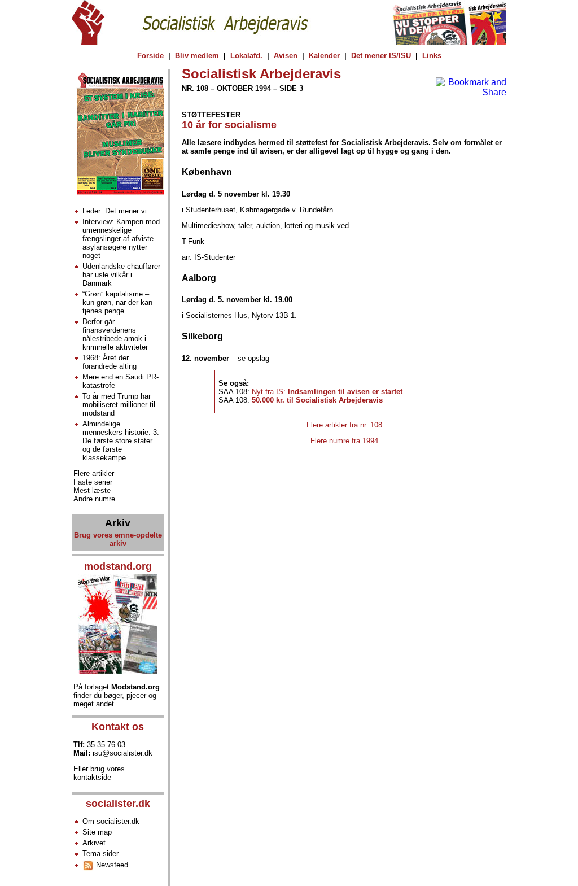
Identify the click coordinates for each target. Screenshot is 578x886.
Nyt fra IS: (327, 391)
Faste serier (92, 482)
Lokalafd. (246, 55)
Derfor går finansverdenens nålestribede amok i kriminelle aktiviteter (115, 334)
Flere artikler (93, 473)
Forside (150, 55)
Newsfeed (111, 865)
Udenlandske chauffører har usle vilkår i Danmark (121, 274)
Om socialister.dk (110, 821)
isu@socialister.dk (122, 753)
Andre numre (94, 499)
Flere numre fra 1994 (344, 441)
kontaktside (92, 777)
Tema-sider (100, 853)
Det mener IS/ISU (381, 55)
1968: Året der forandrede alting (109, 361)
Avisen (286, 55)
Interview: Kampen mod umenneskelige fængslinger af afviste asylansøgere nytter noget (121, 238)
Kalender (324, 55)
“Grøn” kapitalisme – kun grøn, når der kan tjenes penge (117, 302)
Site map (97, 832)
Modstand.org (135, 687)
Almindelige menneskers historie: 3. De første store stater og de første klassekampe (120, 441)
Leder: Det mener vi (114, 211)
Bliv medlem (197, 55)
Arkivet (94, 843)
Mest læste (92, 490)
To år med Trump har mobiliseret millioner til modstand (118, 404)
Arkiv (117, 523)
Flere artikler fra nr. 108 (344, 425)
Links (432, 55)
